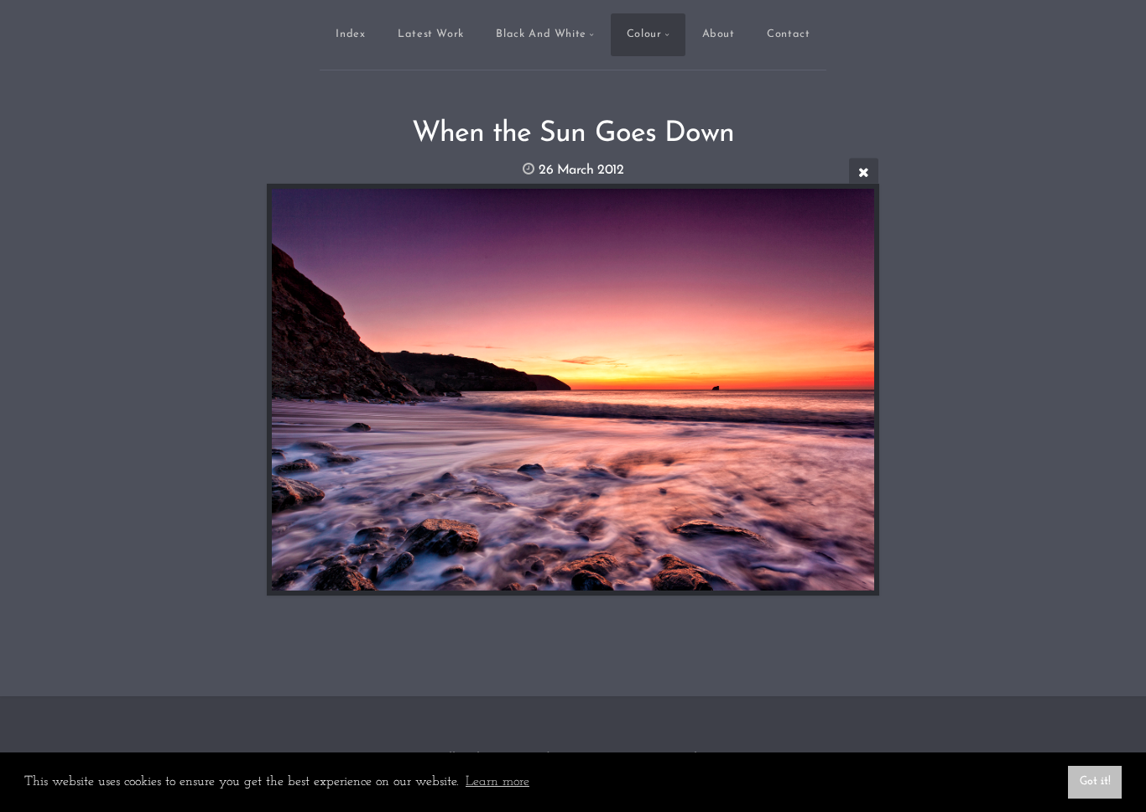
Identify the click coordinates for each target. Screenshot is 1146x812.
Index (350, 34)
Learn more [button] (497, 782)
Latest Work (431, 34)
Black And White (541, 34)
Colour (644, 34)
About (718, 34)
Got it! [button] (1095, 781)
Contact (788, 34)
